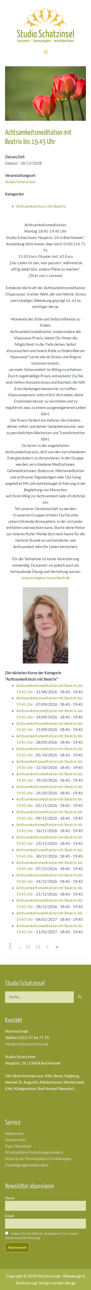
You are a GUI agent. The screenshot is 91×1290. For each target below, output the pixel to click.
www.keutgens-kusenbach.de (45, 578)
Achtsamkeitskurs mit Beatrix (41, 206)
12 (37, 946)
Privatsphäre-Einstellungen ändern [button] (34, 1152)
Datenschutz (15, 1140)
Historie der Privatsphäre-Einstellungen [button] (38, 1158)
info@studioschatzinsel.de (26, 1044)
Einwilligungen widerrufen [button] (26, 1165)
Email (9, 1216)
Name (9, 1198)
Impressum (14, 1133)
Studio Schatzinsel (20, 182)
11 (28, 946)
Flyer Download (18, 1146)
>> (57, 947)
